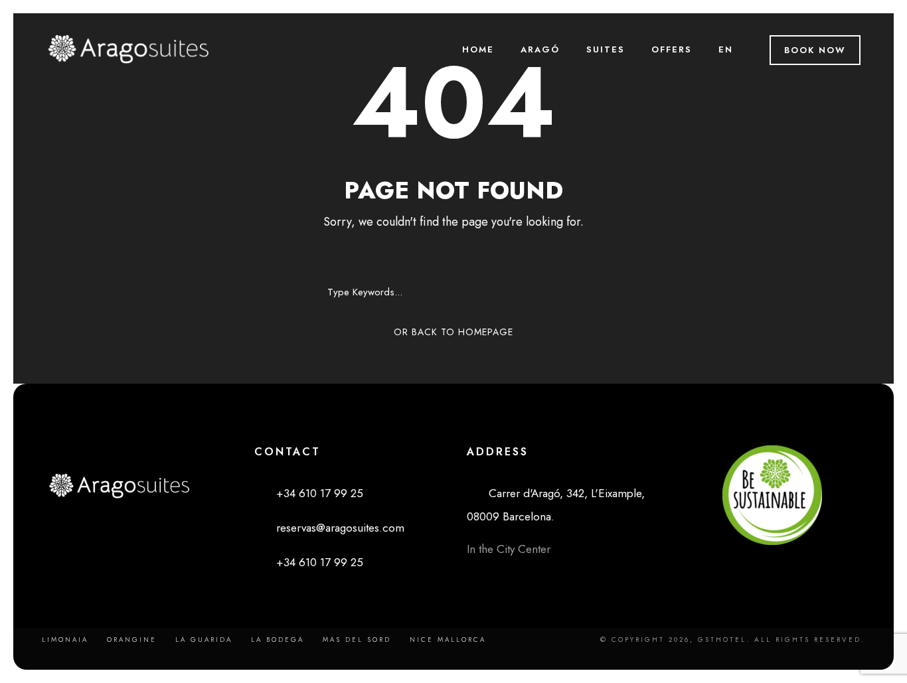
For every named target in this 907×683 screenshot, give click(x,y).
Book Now (815, 50)
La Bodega (277, 640)
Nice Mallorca (448, 640)
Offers (671, 49)
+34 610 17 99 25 (313, 493)
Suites (605, 49)
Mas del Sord (357, 640)
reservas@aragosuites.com (333, 528)
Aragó (540, 49)
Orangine (132, 640)
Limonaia (65, 640)
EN (725, 49)
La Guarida (203, 640)
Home (478, 49)
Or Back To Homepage (453, 332)
